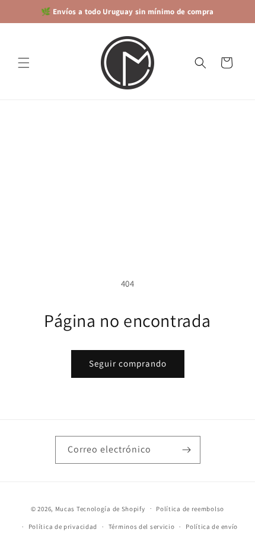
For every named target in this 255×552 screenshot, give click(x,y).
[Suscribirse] (187, 450)
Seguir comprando (128, 363)
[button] (24, 63)
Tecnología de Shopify (110, 508)
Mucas (65, 508)
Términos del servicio (142, 526)
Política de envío (212, 526)
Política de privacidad (62, 526)
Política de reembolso (190, 509)
